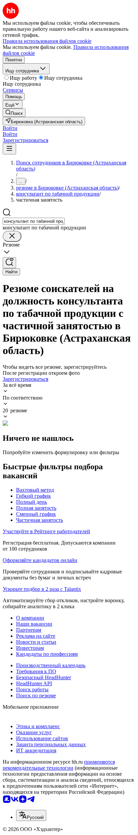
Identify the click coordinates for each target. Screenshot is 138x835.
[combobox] (34, 221)
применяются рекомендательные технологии (59, 765)
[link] (14, 113)
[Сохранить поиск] (9, 262)
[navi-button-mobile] (9, 148)
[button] (10, 128)
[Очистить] (12, 236)
